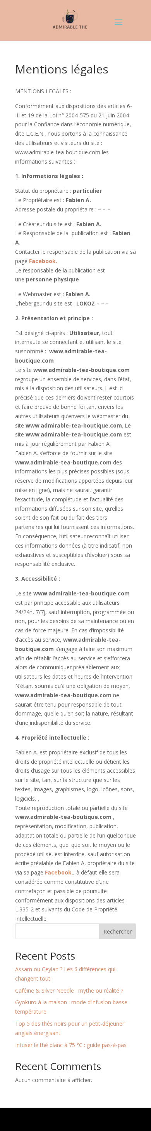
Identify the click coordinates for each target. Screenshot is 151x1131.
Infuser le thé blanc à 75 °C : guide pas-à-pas (71, 1045)
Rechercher (117, 931)
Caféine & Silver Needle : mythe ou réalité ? (69, 990)
